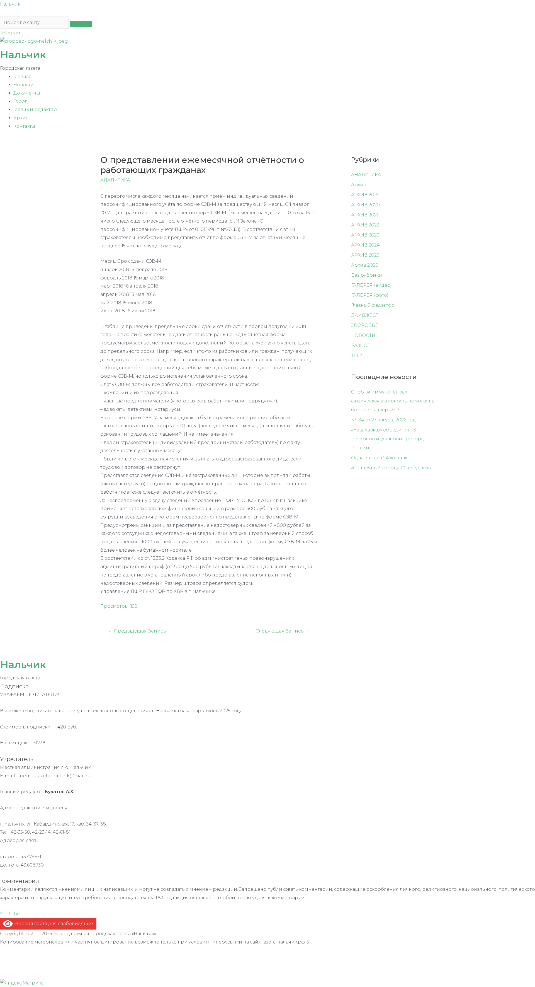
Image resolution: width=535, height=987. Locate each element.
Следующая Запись (283, 631)
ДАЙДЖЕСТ (364, 315)
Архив (20, 117)
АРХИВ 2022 (365, 225)
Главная (22, 76)
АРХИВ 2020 (365, 204)
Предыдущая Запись (137, 631)
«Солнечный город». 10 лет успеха (391, 467)
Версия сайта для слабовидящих (53, 923)
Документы (26, 93)
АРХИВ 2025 (365, 255)
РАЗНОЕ (361, 345)
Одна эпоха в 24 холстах (379, 457)
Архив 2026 (364, 265)
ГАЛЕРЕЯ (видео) (371, 285)
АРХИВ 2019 (364, 194)
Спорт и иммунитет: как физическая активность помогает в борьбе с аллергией (392, 400)
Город (20, 101)
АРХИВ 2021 (364, 215)
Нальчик (10, 4)
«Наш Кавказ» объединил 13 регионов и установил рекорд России (387, 438)
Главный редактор (35, 109)
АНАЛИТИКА (115, 180)
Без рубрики (366, 275)
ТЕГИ (357, 355)
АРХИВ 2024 (365, 245)
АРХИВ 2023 (365, 235)
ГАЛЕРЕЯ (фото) (369, 295)
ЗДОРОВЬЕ (364, 325)
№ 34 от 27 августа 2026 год (383, 420)
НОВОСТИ (363, 335)
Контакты (24, 126)
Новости (23, 84)
